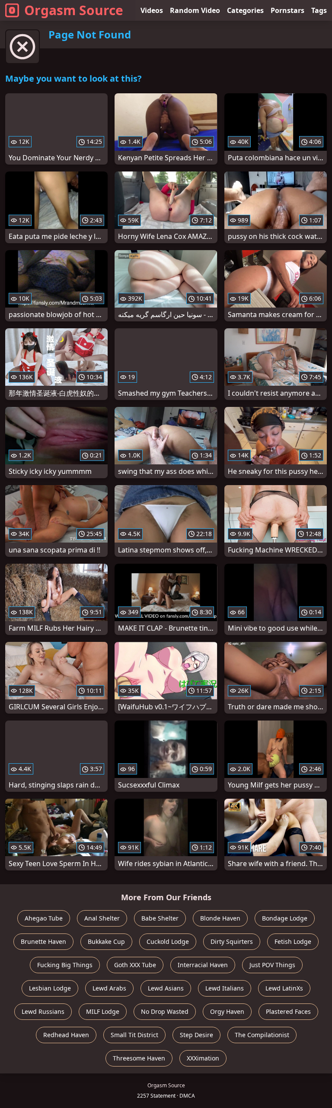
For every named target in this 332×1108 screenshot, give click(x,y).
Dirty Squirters (232, 941)
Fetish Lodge (293, 941)
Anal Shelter (102, 918)
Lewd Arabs (109, 988)
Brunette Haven (43, 941)
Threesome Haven (139, 1058)
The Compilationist (262, 1035)
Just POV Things (272, 965)
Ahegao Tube (44, 918)
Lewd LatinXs (284, 988)
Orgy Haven (227, 1011)
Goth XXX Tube (135, 965)
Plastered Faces (288, 1011)
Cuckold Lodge (168, 941)
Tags (319, 10)
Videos (151, 10)
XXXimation (203, 1058)
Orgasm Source (73, 10)
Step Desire (196, 1035)
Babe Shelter (160, 918)
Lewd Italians (224, 988)
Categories (245, 10)
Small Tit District (134, 1035)
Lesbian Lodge (50, 988)
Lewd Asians (166, 988)
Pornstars (287, 10)
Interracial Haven (203, 965)
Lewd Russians (43, 1011)
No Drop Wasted (164, 1011)
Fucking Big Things (65, 965)
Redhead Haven (66, 1035)
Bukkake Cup (106, 941)
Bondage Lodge (284, 918)
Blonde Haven (220, 918)
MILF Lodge (102, 1011)
